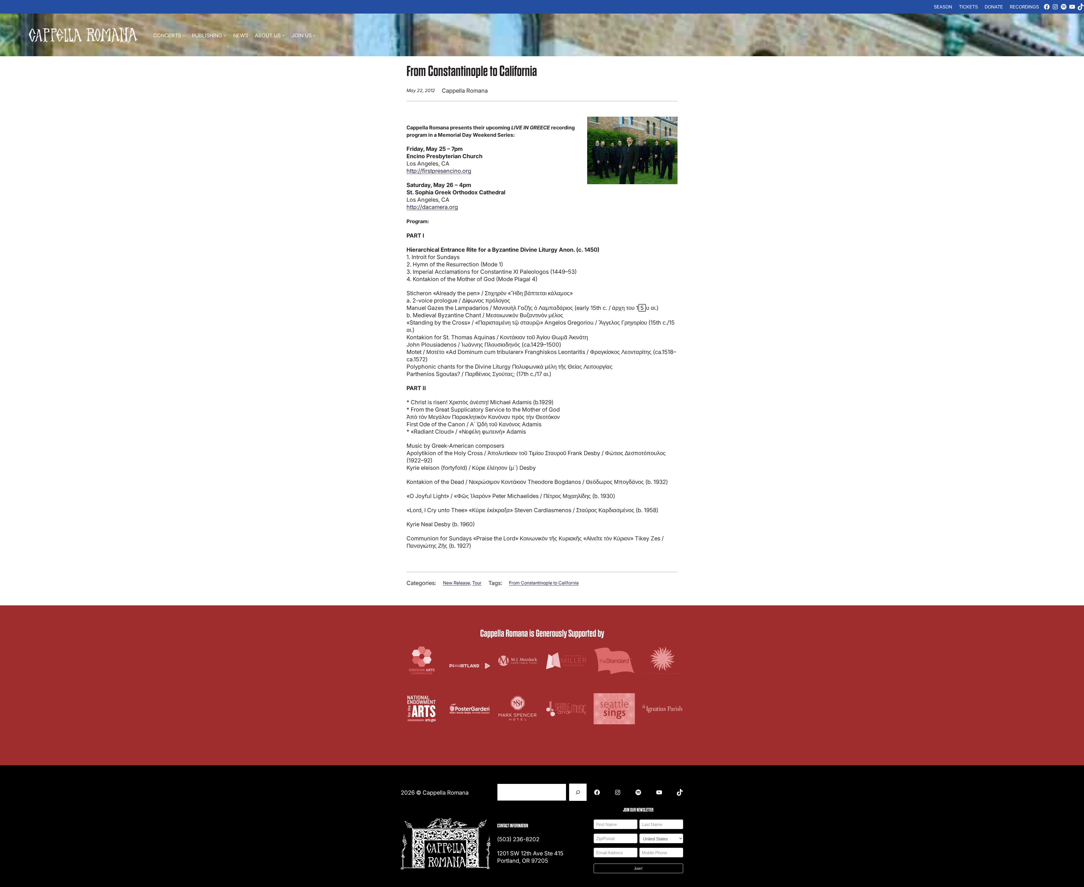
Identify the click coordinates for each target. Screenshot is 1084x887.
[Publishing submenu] (224, 35)
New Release (456, 582)
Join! (638, 868)
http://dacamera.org (432, 207)
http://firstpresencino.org (438, 170)
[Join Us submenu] (314, 35)
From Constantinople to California (544, 582)
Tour (477, 582)
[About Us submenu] (283, 35)
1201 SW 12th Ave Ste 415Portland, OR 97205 (530, 857)
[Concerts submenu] (183, 35)
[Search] (578, 792)
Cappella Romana (446, 792)
